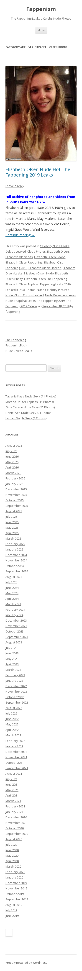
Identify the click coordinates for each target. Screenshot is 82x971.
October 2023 (14, 631)
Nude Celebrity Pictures (53, 290)
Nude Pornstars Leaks (60, 295)
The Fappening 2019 (51, 301)
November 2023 (16, 626)
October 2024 (14, 566)
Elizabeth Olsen (58, 251)
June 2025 (12, 522)
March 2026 (13, 473)
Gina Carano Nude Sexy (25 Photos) (30, 407)
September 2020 (16, 834)
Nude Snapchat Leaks (20, 301)
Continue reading (20, 235)
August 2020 (13, 839)
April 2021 (12, 795)
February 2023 (15, 675)
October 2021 (14, 763)
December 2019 (16, 883)
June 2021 (12, 784)
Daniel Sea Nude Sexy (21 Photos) (28, 413)
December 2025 (16, 489)
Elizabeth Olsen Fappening (23, 262)
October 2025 (14, 500)
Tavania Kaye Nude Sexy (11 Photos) (30, 396)
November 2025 (16, 495)
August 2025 (13, 511)
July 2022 (11, 713)
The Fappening (15, 340)
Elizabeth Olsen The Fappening (45, 279)
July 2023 (11, 648)
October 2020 (14, 828)
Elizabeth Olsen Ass (19, 257)
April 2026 (12, 467)
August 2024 (13, 577)
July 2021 (11, 779)
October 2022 (14, 697)
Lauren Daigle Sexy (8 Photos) (25, 418)
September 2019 (16, 899)
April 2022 (12, 730)
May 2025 (11, 527)
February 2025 (15, 544)
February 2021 (15, 806)
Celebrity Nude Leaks (54, 246)
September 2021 (16, 768)
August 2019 (13, 905)
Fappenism (41, 9)
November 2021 (16, 757)
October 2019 (14, 894)
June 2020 (12, 850)
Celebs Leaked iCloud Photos (25, 251)
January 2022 (14, 746)
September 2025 (16, 506)
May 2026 (11, 462)
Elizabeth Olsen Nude (39, 273)
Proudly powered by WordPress (26, 963)
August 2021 (13, 773)
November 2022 (16, 691)
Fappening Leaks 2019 (55, 284)
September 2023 (16, 637)
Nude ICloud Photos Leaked (24, 295)
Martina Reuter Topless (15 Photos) (29, 402)
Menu (41, 30)
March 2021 (13, 801)
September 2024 (16, 571)
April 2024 (12, 599)
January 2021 (14, 812)
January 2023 (14, 681)
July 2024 (11, 582)
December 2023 (16, 620)
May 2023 (11, 659)
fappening (12, 312)
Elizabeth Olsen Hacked (44, 268)
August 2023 (13, 642)
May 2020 (11, 855)
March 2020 (13, 866)
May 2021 (11, 790)
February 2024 (15, 609)
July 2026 (11, 451)
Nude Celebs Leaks (18, 351)
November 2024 (16, 560)
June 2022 (12, 719)
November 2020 (16, 823)
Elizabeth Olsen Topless (22, 284)
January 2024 (14, 615)
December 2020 (16, 817)
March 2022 (13, 735)
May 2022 (11, 724)
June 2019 (12, 916)
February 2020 (15, 872)
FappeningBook (16, 345)
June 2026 (12, 456)
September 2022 (16, 702)
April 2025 (12, 533)
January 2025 (14, 549)
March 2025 (13, 538)
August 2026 (13, 445)
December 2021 (16, 752)
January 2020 (14, 877)
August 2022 (13, 708)
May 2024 (11, 593)
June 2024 (12, 588)
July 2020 (11, 845)
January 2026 (14, 484)
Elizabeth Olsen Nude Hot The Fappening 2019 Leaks (37, 172)
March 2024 (13, 604)
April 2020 (12, 861)
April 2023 (12, 664)
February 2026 (15, 478)
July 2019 (11, 910)
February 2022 (15, 741)
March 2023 (13, 670)
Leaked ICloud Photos (20, 290)
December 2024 (16, 555)
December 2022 (16, 686)
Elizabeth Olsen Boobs (49, 257)
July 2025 (11, 517)
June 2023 (12, 653)
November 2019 (16, 888)
